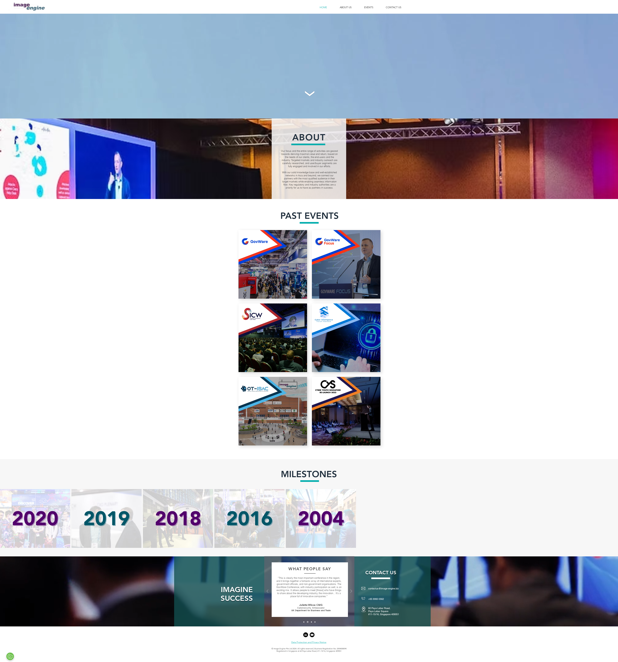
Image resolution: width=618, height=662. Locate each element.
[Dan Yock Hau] (303, 621)
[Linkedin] (305, 634)
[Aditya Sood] (310, 621)
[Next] (351, 591)
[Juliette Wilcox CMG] (307, 621)
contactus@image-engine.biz (383, 588)
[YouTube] (312, 634)
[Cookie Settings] (10, 656)
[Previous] (267, 591)
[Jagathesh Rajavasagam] (314, 622)
